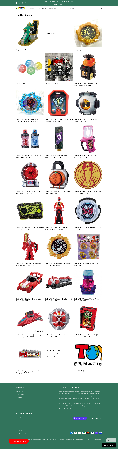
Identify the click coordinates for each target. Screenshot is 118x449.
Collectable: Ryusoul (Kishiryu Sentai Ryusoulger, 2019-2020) (28, 264)
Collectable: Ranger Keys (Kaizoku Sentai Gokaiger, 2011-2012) (57, 228)
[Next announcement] (76, 3)
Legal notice (87, 439)
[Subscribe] (45, 418)
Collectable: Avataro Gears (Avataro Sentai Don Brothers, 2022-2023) (28, 120)
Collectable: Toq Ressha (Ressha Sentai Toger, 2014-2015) (58, 300)
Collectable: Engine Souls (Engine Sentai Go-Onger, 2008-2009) (59, 120)
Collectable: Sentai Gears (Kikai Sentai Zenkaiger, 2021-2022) (58, 264)
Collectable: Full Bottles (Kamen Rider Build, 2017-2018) (29, 156)
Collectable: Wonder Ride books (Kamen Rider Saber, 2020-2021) (88, 336)
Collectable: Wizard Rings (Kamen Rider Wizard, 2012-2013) (59, 336)
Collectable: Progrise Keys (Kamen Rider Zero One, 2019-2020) (30, 228)
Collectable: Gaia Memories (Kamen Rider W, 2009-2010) (57, 156)
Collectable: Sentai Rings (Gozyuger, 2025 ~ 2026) (86, 264)
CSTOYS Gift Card (53, 350)
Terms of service (61, 439)
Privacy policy (70, 439)
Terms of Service (20, 394)
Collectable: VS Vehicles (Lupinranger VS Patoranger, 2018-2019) (29, 336)
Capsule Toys (20, 83)
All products (20, 50)
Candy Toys (78, 50)
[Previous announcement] (42, 3)
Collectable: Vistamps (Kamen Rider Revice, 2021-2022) (86, 300)
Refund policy (19, 397)
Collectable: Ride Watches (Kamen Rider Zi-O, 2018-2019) (88, 228)
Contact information (96, 439)
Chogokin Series (50, 83)
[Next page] (71, 381)
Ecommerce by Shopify (42, 439)
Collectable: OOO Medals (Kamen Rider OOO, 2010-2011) (87, 192)
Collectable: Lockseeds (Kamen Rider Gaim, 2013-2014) (57, 192)
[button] (43, 8)
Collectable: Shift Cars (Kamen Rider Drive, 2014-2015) (28, 300)
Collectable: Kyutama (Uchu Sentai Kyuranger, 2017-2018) (28, 192)
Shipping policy (79, 439)
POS (34, 439)
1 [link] (47, 381)
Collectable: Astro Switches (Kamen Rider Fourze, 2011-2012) (86, 84)
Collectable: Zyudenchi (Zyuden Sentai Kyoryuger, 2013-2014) (29, 372)
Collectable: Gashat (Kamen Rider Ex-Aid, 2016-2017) (87, 156)
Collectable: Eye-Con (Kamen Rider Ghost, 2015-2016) (86, 120)
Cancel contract (109, 445)
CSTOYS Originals (80, 371)
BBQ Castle (51, 33)
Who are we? (19, 391)
